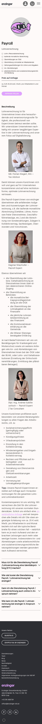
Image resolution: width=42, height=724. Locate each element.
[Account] (25, 5)
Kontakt (4, 666)
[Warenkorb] (33, 3)
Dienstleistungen (7, 654)
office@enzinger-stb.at (10, 704)
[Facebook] (4, 714)
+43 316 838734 (8, 699)
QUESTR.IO (9, 635)
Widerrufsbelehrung (9, 673)
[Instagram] (10, 714)
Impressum (5, 668)
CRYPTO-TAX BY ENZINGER (15, 643)
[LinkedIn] (16, 714)
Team (3, 656)
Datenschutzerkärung (9, 671)
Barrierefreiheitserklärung (10, 678)
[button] (4, 720)
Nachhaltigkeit (7, 663)
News (3, 661)
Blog (3, 658)
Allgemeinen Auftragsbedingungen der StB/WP (18, 675)
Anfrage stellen (12, 93)
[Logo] (12, 4)
